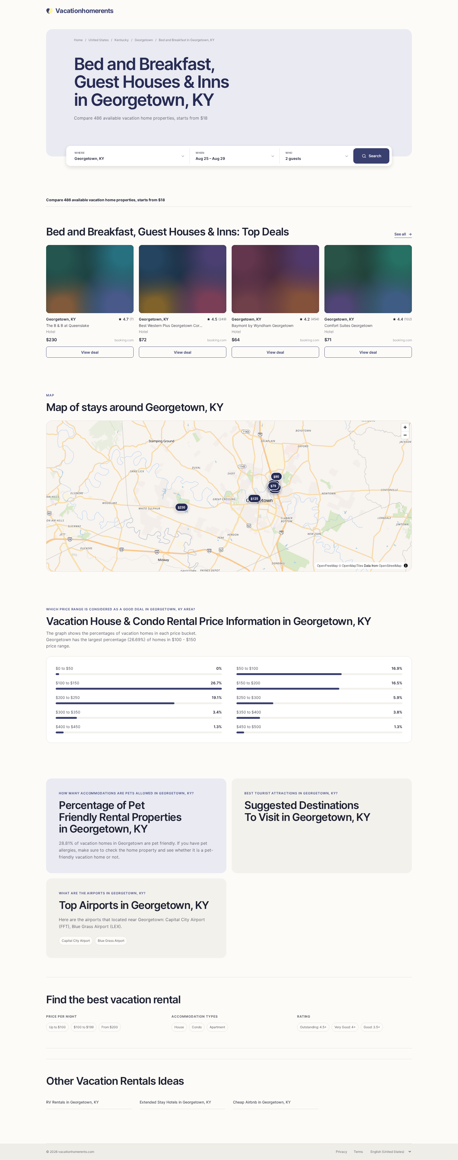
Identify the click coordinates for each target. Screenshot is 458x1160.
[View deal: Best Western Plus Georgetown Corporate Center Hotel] (182, 279)
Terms (358, 1152)
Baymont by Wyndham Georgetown (262, 325)
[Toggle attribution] (406, 565)
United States (99, 40)
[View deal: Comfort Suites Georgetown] (368, 279)
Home (78, 40)
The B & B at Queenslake (67, 325)
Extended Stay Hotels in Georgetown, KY (175, 1102)
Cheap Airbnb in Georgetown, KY (262, 1102)
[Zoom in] (405, 427)
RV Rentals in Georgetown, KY (72, 1102)
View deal (90, 352)
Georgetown (144, 40)
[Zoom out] (405, 435)
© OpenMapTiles (351, 565)
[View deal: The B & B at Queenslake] (90, 279)
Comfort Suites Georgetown (348, 325)
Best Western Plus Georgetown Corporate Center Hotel (186, 325)
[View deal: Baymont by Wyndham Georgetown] (275, 279)
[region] (229, 496)
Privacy (341, 1152)
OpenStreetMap (390, 565)
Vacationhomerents (84, 10)
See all (403, 234)
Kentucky (121, 40)
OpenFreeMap (327, 565)
